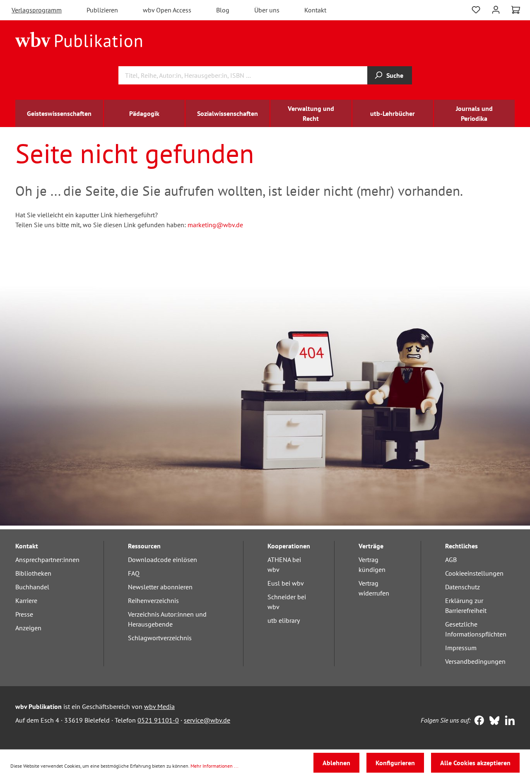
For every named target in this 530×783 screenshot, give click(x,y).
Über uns (266, 10)
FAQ (134, 573)
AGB (451, 559)
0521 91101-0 (158, 720)
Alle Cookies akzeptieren (475, 763)
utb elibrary (283, 620)
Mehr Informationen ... (214, 766)
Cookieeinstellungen (474, 573)
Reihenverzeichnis (153, 600)
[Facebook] (477, 721)
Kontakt (315, 10)
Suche (394, 75)
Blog (222, 10)
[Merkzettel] (476, 8)
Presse (24, 614)
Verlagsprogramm (37, 10)
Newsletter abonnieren (160, 587)
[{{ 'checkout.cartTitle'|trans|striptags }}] (515, 9)
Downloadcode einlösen (162, 559)
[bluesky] (492, 721)
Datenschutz (462, 587)
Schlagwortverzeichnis (160, 638)
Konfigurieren (395, 763)
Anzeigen (28, 628)
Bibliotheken (33, 573)
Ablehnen (336, 763)
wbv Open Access (167, 10)
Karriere (26, 600)
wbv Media (159, 706)
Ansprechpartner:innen (47, 559)
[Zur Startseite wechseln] (78, 39)
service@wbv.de (207, 720)
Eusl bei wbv (285, 583)
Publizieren (102, 10)
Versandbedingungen (475, 661)
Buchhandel (32, 587)
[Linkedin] (508, 721)
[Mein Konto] (495, 8)
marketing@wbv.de (215, 225)
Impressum (461, 648)
